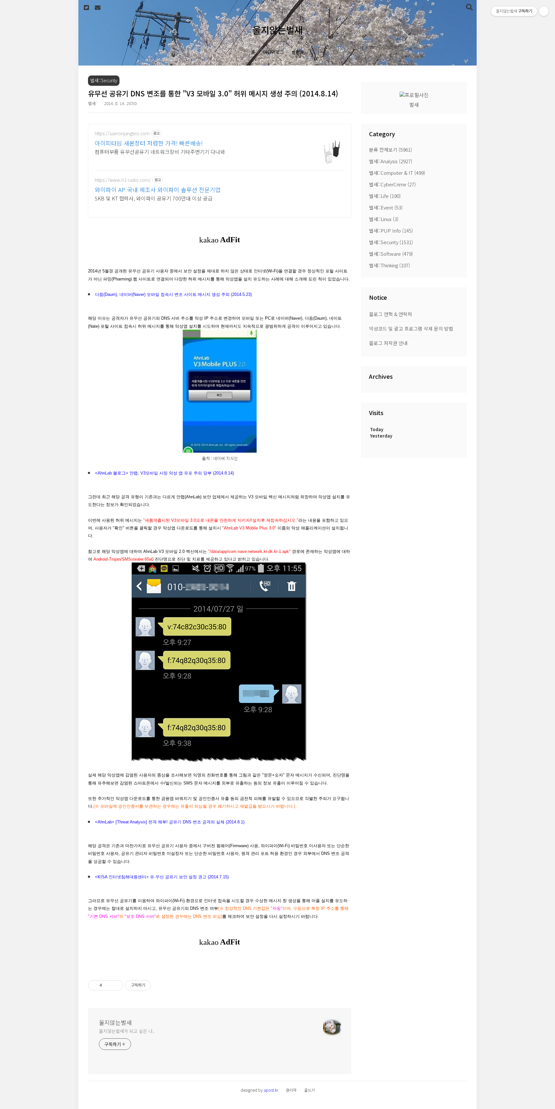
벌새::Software (391, 253)
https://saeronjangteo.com (122, 133)
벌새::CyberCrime (392, 184)
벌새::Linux (384, 219)
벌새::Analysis (390, 161)
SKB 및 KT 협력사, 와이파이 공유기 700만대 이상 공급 (154, 198)
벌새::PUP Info (391, 230)
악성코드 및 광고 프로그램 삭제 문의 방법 (411, 328)
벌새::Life (385, 195)
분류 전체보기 (390, 149)
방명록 (298, 52)
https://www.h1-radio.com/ (123, 180)
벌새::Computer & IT (397, 172)
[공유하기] (108, 985)
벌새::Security (391, 242)
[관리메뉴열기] (544, 11)
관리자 (291, 1090)
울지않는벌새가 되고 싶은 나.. (127, 1031)
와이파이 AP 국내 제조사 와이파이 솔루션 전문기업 (158, 189)
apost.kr (271, 1090)
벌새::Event (386, 207)
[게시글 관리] (116, 985)
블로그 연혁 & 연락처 (390, 314)
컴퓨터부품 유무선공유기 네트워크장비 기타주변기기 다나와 (160, 151)
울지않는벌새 (277, 29)
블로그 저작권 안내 (388, 343)
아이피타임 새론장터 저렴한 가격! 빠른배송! (149, 143)
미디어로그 (273, 52)
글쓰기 (309, 1090)
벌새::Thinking (389, 265)
